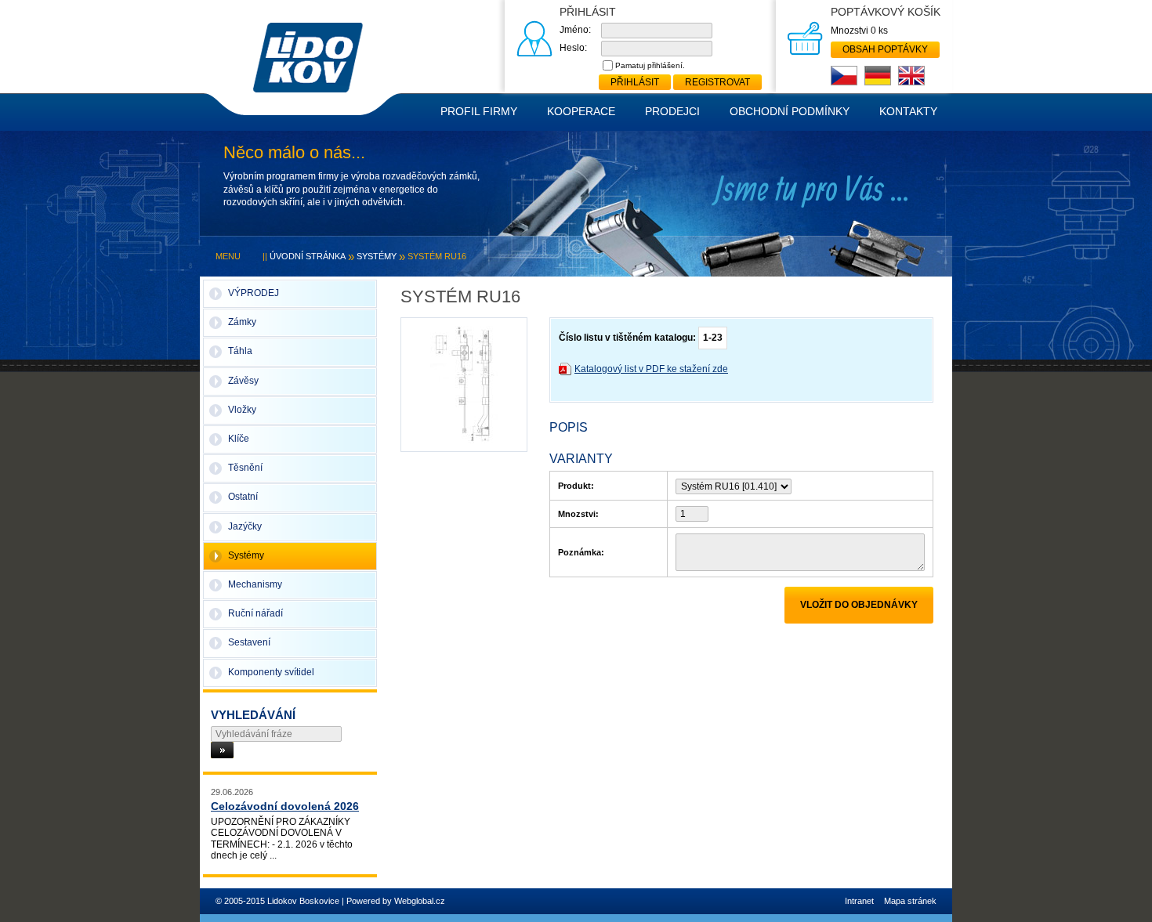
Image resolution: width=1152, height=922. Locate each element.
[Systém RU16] (464, 383)
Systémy (377, 256)
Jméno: (575, 29)
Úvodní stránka (308, 256)
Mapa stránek (910, 901)
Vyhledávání (253, 714)
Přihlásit (634, 82)
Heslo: (573, 47)
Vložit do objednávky (859, 604)
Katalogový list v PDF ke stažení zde (651, 368)
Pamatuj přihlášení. (650, 65)
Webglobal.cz (419, 901)
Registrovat (717, 82)
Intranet (859, 901)
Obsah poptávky (885, 49)
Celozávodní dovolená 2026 (285, 806)
